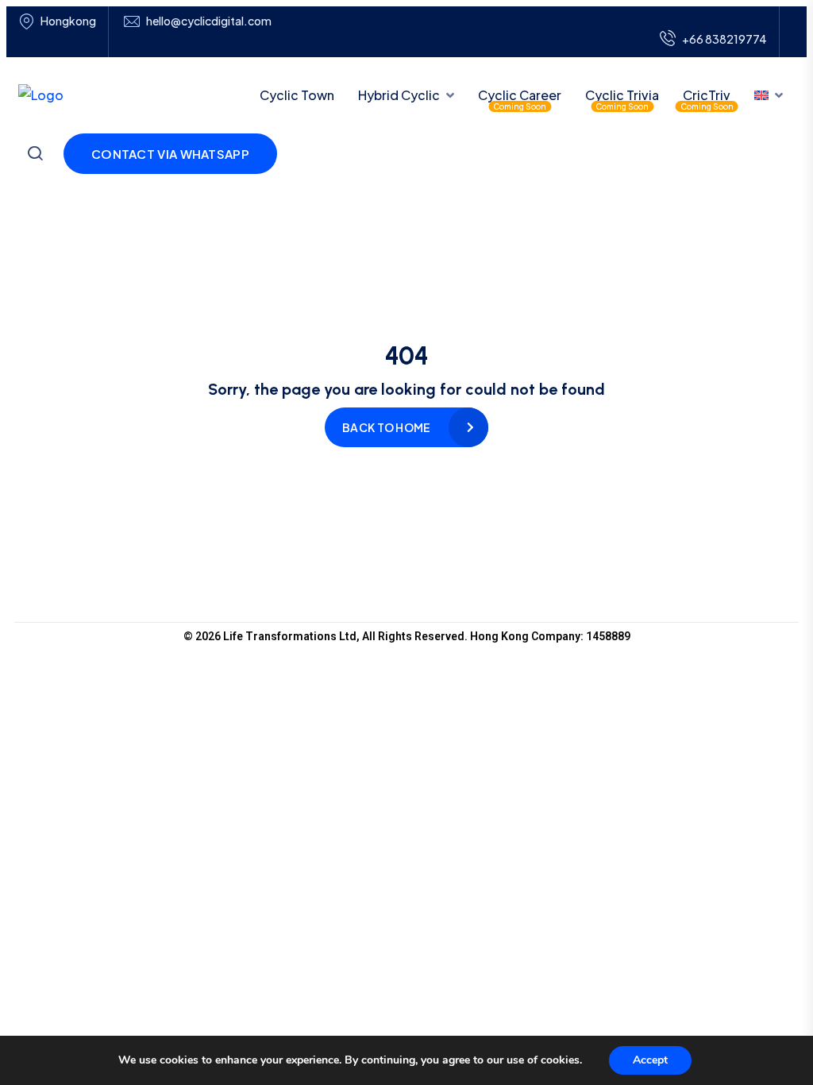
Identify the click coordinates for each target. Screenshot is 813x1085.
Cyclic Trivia (622, 95)
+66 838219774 (724, 39)
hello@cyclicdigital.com (209, 21)
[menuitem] (768, 95)
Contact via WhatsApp (170, 153)
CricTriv (706, 95)
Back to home (386, 427)
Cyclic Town (297, 95)
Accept (650, 1060)
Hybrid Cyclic (399, 95)
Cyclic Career (519, 95)
